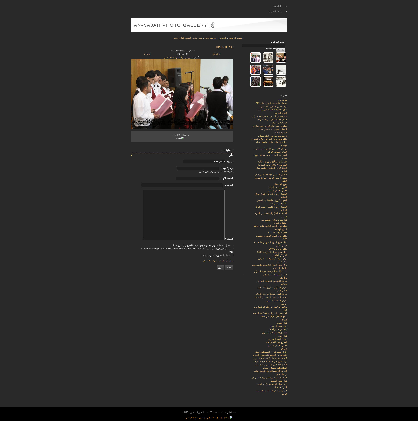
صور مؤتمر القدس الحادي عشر (188, 38)
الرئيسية (277, 6)
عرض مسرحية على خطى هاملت (272, 136)
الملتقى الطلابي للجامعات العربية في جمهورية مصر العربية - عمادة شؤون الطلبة (270, 177)
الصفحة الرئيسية (235, 38)
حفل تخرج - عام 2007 (277, 232)
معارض (283, 277)
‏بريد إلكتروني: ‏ (226, 168)
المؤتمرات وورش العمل (215, 38)
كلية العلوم (282, 336)
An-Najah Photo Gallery (171, 25)
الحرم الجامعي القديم (277, 190)
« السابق (216, 54)
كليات (284, 319)
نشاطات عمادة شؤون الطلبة (272, 161)
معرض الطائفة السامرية (276, 300)
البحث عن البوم (278, 42)
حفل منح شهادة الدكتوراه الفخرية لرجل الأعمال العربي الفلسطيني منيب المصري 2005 (269, 129)
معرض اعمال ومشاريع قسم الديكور (271, 294)
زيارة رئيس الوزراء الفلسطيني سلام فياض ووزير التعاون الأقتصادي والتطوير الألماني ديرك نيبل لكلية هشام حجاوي (270, 355)
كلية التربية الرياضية (278, 329)
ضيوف (284, 348)
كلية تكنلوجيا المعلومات (277, 339)
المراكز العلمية (279, 255)
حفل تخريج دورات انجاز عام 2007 (272, 252)
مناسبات (282, 100)
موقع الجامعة (274, 11)
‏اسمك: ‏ (229, 161)
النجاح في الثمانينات (276, 342)
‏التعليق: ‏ (229, 239)
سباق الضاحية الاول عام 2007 (274, 316)
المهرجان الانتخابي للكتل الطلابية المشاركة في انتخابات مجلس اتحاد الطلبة (271, 168)
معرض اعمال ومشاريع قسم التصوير (271, 297)
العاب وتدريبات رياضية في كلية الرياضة (270, 313)
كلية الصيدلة (282, 323)
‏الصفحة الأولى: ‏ (226, 178)
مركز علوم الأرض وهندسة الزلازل (272, 258)
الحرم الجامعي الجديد (277, 187)
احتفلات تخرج (280, 222)
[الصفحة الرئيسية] (213, 27)
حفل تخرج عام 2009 (278, 249)
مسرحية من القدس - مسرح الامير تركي (269, 116)
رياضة (284, 303)
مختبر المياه (282, 262)
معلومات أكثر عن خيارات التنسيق (218, 261)
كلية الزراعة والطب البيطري (274, 332)
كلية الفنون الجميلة (278, 326)
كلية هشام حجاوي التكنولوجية (274, 220)
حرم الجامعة (281, 184)
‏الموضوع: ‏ (228, 185)
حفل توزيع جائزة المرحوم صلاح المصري (269, 139)
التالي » (147, 54)
